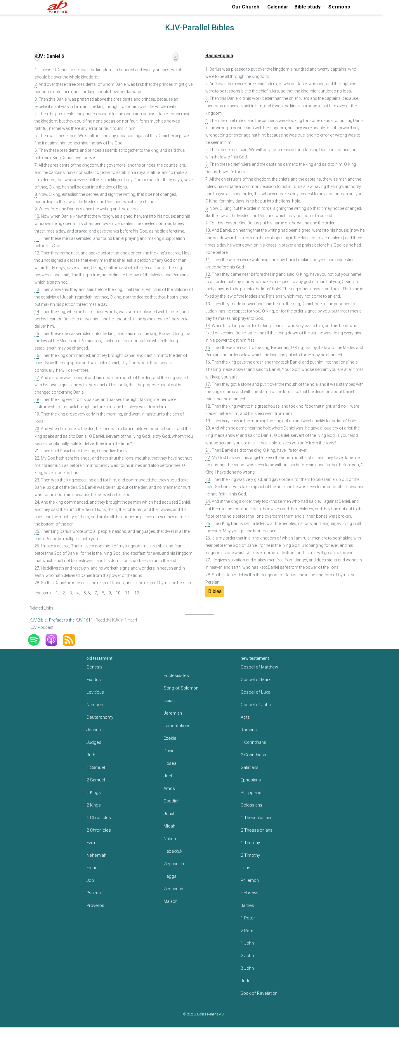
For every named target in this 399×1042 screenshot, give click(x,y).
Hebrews (250, 893)
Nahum (170, 838)
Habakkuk (173, 851)
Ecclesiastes (176, 675)
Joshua (93, 729)
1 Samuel (95, 767)
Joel (168, 776)
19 (36, 414)
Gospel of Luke (255, 692)
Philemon (250, 880)
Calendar (278, 7)
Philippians (251, 792)
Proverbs (95, 905)
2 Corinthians (253, 754)
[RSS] (72, 640)
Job (90, 880)
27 (36, 568)
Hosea (170, 763)
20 (36, 428)
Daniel (170, 750)
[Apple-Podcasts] (54, 640)
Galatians (250, 767)
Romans (249, 729)
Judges (93, 742)
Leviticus (95, 692)
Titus (245, 867)
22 (36, 458)
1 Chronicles (98, 817)
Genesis (94, 667)
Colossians (251, 805)
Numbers (95, 704)
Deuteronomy (99, 717)
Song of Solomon (181, 688)
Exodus (93, 679)
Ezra (90, 842)
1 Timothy (250, 842)
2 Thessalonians (257, 830)
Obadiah (172, 801)
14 (36, 311)
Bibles (214, 591)
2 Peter (248, 930)
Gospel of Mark (255, 679)
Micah (169, 826)
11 (36, 238)
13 (36, 289)
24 (36, 502)
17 (36, 377)
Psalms (93, 893)
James (247, 905)
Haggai (170, 876)
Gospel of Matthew (259, 667)
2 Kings (93, 805)
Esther (92, 867)
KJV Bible (38, 620)
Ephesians (251, 780)
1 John (247, 943)
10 (36, 216)
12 (36, 253)
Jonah (170, 813)
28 (36, 582)
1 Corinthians (253, 742)
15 (36, 333)
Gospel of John (256, 704)
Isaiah (169, 700)
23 (36, 480)
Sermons (339, 7)
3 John (247, 968)
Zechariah (173, 888)
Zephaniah (174, 863)
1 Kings (93, 792)
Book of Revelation (259, 993)
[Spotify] (37, 640)
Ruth (90, 754)
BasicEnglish (219, 55)
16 (36, 355)
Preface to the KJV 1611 (71, 620)
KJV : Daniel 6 (49, 56)
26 (36, 546)
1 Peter (248, 918)
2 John (247, 955)
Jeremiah (173, 713)
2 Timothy (250, 855)
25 (36, 531)
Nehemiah (96, 855)
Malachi (171, 901)
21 (36, 450)
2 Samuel (95, 780)
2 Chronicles (98, 830)
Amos (169, 788)
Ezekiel (170, 738)
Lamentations (177, 725)
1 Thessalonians (257, 817)
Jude (246, 980)
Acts (245, 717)
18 (36, 399)
